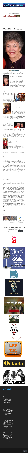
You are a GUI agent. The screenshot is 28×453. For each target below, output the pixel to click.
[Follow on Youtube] (16, 9)
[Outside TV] (14, 366)
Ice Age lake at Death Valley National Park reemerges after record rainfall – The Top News (8, 434)
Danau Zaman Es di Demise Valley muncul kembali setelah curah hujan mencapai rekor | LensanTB (7, 431)
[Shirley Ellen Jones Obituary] (21, 218)
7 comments (20, 29)
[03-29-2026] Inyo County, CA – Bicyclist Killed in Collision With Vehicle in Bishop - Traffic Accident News (8, 394)
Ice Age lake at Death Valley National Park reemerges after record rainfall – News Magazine (8, 427)
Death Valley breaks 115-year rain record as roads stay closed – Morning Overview (8, 442)
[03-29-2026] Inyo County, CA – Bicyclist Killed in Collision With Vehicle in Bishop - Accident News (8, 398)
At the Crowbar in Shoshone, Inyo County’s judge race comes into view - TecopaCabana (7, 414)
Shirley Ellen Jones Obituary (21, 220)
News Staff (5, 29)
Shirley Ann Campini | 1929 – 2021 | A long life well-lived (6, 221)
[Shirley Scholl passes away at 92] (13, 218)
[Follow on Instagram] (13, 9)
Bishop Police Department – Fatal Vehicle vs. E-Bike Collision (8, 396)
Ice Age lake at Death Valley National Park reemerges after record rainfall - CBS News (7, 438)
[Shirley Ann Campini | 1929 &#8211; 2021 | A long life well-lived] (6, 218)
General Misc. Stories (12, 29)
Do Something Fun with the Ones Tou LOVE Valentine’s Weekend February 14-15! (8, 411)
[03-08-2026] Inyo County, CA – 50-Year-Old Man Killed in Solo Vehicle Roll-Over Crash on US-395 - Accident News (8, 403)
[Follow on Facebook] (11, 9)
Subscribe (20, 231)
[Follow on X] (14, 9)
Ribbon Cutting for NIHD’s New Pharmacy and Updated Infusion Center (8, 420)
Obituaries (17, 29)
